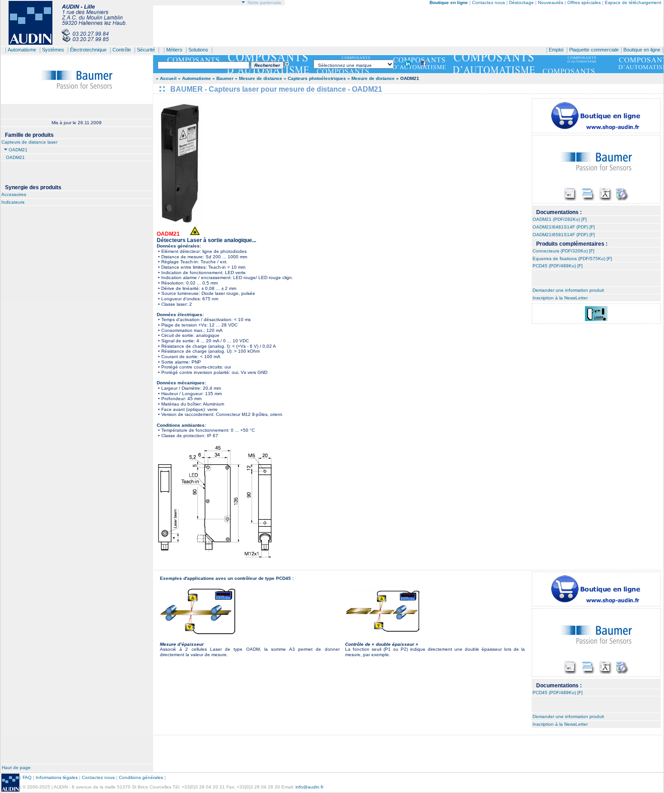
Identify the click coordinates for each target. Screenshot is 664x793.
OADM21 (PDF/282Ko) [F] (560, 219)
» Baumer (223, 78)
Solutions (198, 49)
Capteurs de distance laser (29, 142)
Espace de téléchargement (633, 2)
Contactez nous (488, 2)
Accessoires (13, 194)
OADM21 (18, 149)
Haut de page (16, 767)
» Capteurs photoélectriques (315, 78)
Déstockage (521, 2)
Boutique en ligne (641, 49)
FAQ (27, 777)
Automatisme (22, 49)
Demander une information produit (568, 290)
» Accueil (166, 78)
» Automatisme (194, 78)
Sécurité (146, 49)
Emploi (556, 49)
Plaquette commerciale (594, 49)
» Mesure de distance (258, 78)
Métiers (174, 49)
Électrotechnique (88, 49)
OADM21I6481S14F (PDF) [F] (564, 226)
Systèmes (53, 49)
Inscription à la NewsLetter (560, 297)
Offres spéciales (584, 2)
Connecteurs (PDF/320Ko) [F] (563, 250)
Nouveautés (550, 2)
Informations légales (57, 777)
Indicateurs (12, 202)
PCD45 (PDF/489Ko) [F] (558, 265)
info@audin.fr (309, 786)
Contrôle (121, 49)
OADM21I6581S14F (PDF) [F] (564, 234)
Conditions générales (141, 777)
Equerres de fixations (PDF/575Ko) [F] (572, 258)
